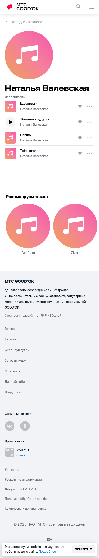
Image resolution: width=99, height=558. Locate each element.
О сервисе (12, 371)
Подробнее (47, 552)
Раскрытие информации (23, 480)
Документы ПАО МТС (21, 489)
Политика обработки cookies (26, 499)
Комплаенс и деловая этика (25, 508)
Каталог (11, 339)
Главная (10, 329)
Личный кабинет (17, 382)
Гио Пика (28, 253)
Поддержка (13, 392)
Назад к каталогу (26, 22)
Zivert (75, 253)
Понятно (83, 549)
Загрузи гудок (15, 361)
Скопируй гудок (17, 350)
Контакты (12, 470)
